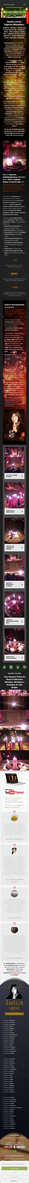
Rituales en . (9, 1043)
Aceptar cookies (14, 1168)
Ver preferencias (14, 1177)
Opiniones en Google (11, 191)
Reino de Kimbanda (14, 807)
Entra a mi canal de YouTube (13, 798)
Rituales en (9, 1020)
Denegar (14, 1173)
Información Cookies (13, 1180)
